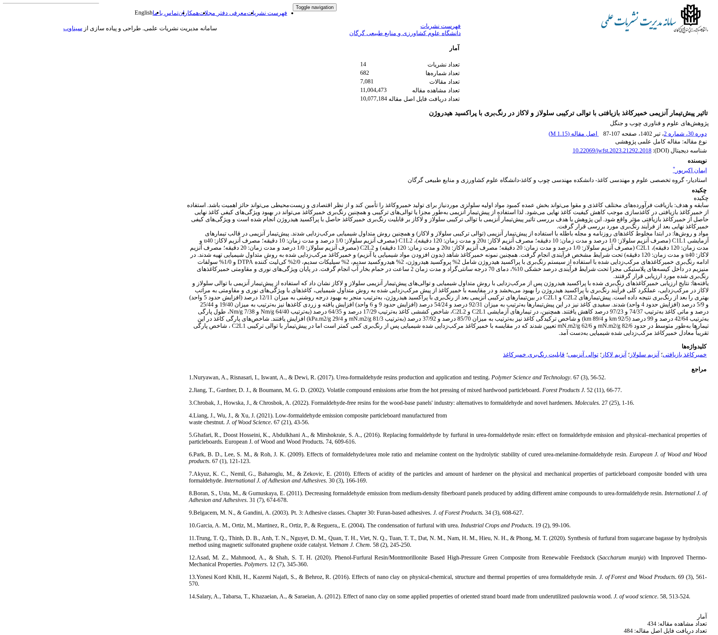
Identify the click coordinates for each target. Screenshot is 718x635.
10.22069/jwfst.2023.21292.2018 (612, 150)
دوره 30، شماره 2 (685, 133)
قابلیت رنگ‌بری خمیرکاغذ (534, 354)
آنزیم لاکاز (614, 354)
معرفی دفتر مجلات (223, 13)
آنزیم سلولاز (644, 354)
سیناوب (72, 28)
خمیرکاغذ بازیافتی (685, 354)
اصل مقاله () (574, 133)
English (144, 12)
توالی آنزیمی (583, 354)
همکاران (188, 13)
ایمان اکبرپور (690, 170)
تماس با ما (165, 13)
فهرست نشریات (267, 13)
